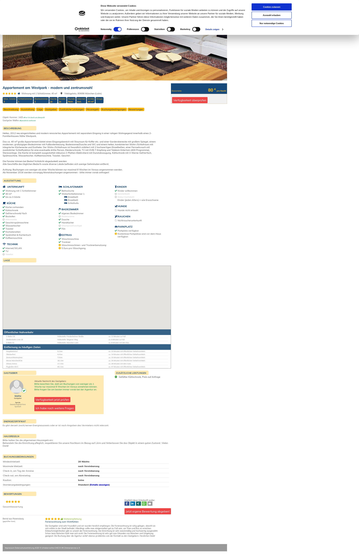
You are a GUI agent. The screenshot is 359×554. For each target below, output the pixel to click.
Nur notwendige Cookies (272, 23)
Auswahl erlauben (271, 15)
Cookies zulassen (271, 7)
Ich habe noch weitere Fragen (55, 408)
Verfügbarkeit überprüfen (189, 100)
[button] (127, 503)
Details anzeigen (99, 484)
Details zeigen (212, 29)
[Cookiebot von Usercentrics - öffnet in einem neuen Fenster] (82, 29)
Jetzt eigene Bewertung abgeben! (148, 511)
